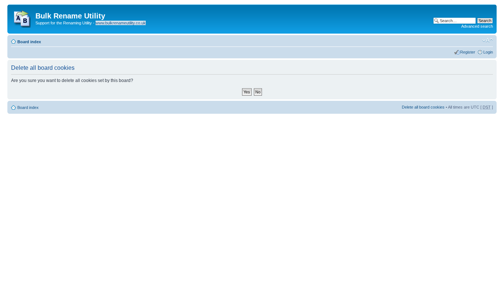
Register (467, 52)
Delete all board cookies (423, 107)
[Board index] (22, 17)
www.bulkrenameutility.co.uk (121, 23)
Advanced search (477, 26)
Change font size (487, 40)
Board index (29, 42)
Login (488, 52)
